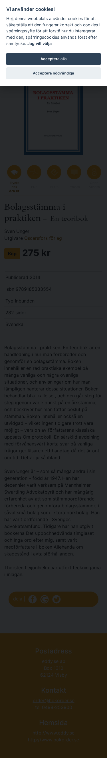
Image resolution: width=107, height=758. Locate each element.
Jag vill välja (39, 43)
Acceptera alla (54, 58)
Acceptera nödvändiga (53, 73)
